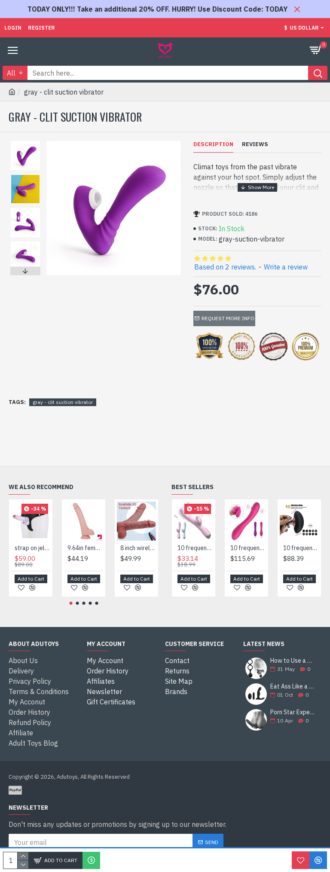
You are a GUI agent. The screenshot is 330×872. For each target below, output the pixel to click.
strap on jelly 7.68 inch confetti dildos (32, 548)
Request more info (228, 318)
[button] (25, 143)
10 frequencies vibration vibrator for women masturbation (248, 548)
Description (213, 144)
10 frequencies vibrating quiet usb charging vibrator (195, 548)
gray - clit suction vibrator (63, 402)
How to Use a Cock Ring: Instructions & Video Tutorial (293, 661)
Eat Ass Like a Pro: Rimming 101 (293, 686)
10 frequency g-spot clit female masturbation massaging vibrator (301, 548)
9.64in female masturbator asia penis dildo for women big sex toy (85, 548)
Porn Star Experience (293, 712)
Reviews (255, 144)
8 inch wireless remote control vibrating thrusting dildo (138, 548)
